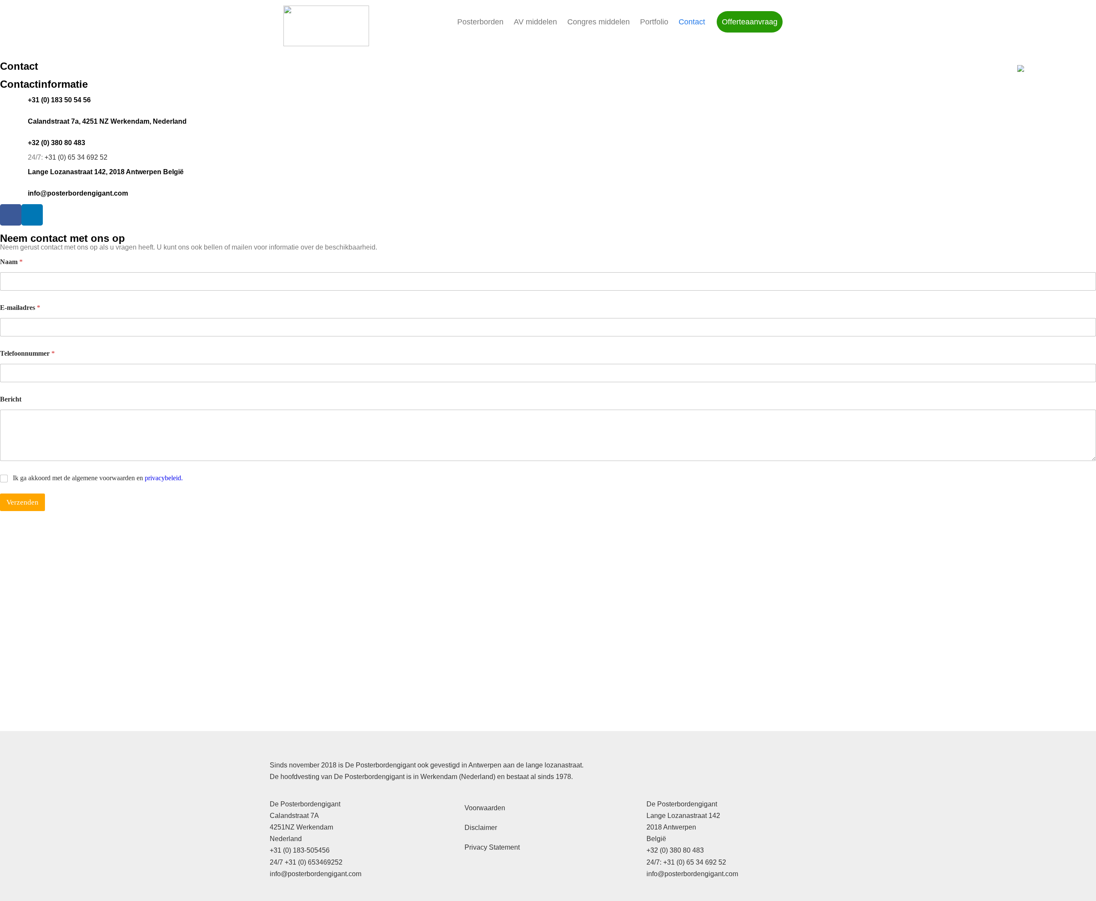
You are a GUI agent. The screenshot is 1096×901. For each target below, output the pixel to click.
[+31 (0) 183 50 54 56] (10, 100)
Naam (11, 261)
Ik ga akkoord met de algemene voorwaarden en (98, 478)
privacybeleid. (164, 478)
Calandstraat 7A (294, 815)
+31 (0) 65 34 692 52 (76, 157)
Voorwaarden (485, 808)
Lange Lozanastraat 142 (683, 815)
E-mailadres (20, 307)
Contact (692, 22)
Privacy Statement (492, 847)
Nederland (286, 838)
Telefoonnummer (27, 353)
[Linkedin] (32, 215)
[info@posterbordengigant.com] (10, 193)
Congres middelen (598, 22)
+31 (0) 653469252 (313, 862)
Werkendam (314, 827)
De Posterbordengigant (305, 804)
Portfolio (654, 22)
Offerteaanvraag (749, 22)
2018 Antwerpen (671, 827)
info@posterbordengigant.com (78, 193)
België (656, 838)
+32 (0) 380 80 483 (56, 142)
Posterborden (480, 22)
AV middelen (535, 22)
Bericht (10, 399)
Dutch (1053, 68)
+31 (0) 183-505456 (300, 850)
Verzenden (22, 502)
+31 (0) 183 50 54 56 (59, 100)
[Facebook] (10, 215)
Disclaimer (481, 827)
